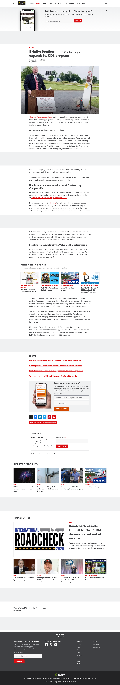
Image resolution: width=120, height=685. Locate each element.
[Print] (31, 417)
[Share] (35, 417)
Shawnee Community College (40, 117)
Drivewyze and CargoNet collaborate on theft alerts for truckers (55, 365)
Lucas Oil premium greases (67, 289)
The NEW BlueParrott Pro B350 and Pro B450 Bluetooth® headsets (90, 290)
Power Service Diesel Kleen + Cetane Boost (28, 290)
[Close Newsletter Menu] (106, 10)
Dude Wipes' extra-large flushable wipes (49, 289)
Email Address (61, 437)
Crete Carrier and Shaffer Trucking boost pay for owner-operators (56, 371)
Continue (62, 446)
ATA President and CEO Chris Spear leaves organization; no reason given (23, 580)
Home (15, 484)
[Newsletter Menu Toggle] (106, 3)
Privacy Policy (37, 678)
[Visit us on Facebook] (46, 644)
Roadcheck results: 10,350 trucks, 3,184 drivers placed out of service (85, 532)
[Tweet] (44, 417)
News (31, 47)
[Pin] (49, 417)
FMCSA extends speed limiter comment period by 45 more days (55, 360)
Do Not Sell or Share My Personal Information (56, 678)
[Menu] (14, 3)
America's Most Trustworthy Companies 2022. (49, 197)
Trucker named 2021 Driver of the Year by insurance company (72, 488)
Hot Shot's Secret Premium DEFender (94, 579)
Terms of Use (27, 678)
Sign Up (78, 21)
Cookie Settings (76, 678)
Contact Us (86, 678)
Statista (53, 203)
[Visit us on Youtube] (55, 644)
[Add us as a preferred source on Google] (54, 417)
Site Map (94, 678)
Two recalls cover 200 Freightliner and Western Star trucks (53, 376)
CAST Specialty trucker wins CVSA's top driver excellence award (47, 580)
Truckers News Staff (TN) (37, 60)
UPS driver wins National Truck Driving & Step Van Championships (70, 580)
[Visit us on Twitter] (51, 644)
